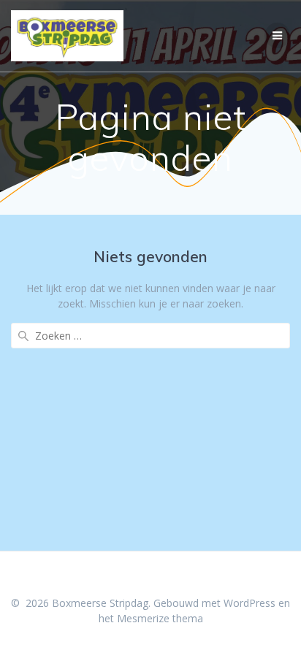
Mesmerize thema (160, 618)
